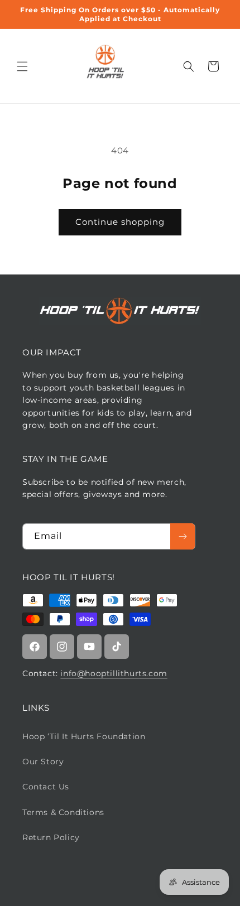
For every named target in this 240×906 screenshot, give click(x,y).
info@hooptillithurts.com (113, 673)
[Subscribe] (182, 536)
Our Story (43, 761)
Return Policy (51, 837)
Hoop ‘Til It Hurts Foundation (83, 736)
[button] (22, 66)
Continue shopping (120, 221)
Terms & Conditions (63, 812)
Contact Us (45, 787)
